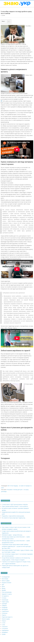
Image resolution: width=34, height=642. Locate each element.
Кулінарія (4, 603)
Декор (3, 588)
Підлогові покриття (7, 617)
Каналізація (5, 600)
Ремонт (4, 621)
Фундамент (5, 632)
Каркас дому (5, 601)
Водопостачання (6, 582)
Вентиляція (5, 579)
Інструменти (5, 596)
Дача (3, 586)
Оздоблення (5, 611)
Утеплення (5, 628)
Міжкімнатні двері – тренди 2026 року (12, 535)
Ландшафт (5, 607)
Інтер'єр (4, 598)
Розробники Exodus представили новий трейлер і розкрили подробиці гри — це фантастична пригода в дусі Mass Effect (16, 546)
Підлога (4, 615)
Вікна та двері (5, 580)
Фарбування (5, 630)
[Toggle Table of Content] (8, 21)
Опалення (4, 613)
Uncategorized (5, 577)
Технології (5, 626)
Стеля (3, 623)
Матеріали (5, 609)
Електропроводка (7, 592)
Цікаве (3, 15)
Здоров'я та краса (7, 594)
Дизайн (4, 590)
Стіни (3, 624)
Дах (3, 584)
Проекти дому (6, 619)
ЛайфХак (4, 605)
